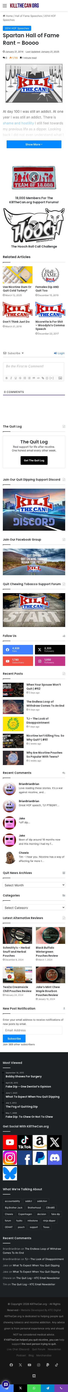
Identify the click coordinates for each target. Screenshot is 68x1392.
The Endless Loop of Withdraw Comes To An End (45, 704)
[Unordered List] (29, 378)
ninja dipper (49, 1220)
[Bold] (6, 378)
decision (41, 1214)
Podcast (21, 1355)
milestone (33, 1220)
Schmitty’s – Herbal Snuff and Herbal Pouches (16, 952)
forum (8, 1220)
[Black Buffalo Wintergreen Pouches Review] (50, 935)
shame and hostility (18, 123)
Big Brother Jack (13, 1207)
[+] (52, 378)
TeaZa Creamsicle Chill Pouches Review (17, 989)
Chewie (24, 852)
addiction (42, 1201)
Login (61, 353)
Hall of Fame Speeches (28, 15)
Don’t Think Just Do (16, 322)
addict (28, 1201)
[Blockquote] (33, 378)
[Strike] (20, 378)
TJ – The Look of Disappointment (37, 721)
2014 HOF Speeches (17, 28)
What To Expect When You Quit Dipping (36, 1265)
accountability (12, 1201)
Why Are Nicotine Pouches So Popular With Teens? (44, 755)
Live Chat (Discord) (18, 1349)
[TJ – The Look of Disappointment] (13, 724)
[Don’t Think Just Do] (17, 309)
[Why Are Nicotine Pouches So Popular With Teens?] (13, 758)
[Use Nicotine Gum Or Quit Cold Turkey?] (17, 274)
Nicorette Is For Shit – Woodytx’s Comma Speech (50, 325)
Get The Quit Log (34, 460)
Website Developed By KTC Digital (41, 1310)
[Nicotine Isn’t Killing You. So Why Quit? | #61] (13, 741)
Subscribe (14, 1038)
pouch (21, 1227)
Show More (33, 144)
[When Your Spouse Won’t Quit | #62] (13, 690)
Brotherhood (34, 1207)
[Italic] (11, 378)
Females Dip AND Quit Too (47, 288)
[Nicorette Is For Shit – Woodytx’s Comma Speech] (50, 309)
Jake (22, 818)
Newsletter (54, 1349)
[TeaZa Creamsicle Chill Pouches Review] (17, 975)
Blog (31, 1355)
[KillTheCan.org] (24, 5)
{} (47, 378)
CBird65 (50, 1207)
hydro (19, 1220)
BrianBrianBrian (29, 783)
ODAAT (9, 1227)
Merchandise (44, 1355)
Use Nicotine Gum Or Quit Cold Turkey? (17, 288)
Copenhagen (25, 1214)
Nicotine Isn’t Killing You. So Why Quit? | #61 (45, 738)
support (34, 1227)
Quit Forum (38, 1349)
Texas (46, 1227)
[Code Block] (38, 378)
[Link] (42, 378)
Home (9, 15)
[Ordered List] (24, 378)
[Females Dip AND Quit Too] (50, 274)
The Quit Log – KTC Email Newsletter (38, 1277)
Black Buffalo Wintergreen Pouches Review (47, 952)
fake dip (55, 1214)
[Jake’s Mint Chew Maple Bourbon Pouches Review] (50, 975)
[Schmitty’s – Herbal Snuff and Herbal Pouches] (17, 935)
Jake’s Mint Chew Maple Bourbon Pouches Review (48, 991)
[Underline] (15, 378)
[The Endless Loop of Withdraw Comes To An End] (13, 707)
